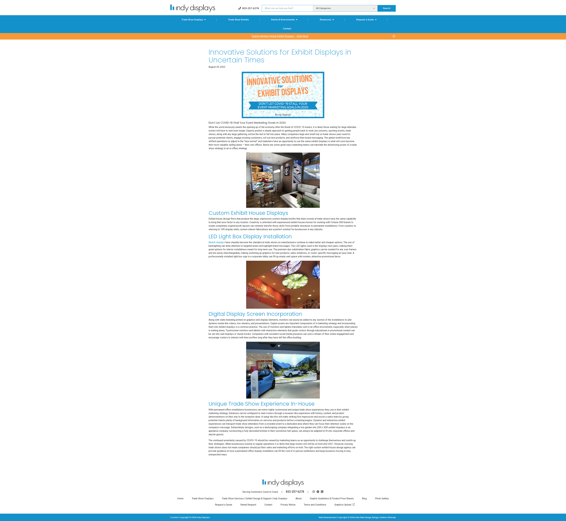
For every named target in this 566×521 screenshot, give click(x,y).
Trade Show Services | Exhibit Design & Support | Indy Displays (254, 498)
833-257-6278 (250, 8)
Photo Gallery (382, 498)
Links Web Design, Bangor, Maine (370, 517)
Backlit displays (217, 242)
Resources (325, 19)
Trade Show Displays (192, 19)
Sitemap (392, 517)
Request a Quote (365, 19)
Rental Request (248, 504)
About (299, 498)
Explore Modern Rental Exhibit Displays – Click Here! (280, 36)
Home (180, 498)
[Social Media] (313, 491)
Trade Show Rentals (238, 19)
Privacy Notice (288, 504)
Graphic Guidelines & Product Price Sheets (332, 498)
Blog (364, 498)
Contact (287, 28)
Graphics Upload (342, 504)
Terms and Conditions (315, 504)
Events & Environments (283, 19)
